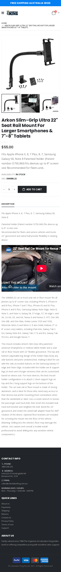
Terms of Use (7, 524)
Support (5, 528)
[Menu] (2, 13)
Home (4, 23)
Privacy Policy (7, 521)
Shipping (5, 510)
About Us (5, 503)
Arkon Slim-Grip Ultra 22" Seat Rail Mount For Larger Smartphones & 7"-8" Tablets (29, 128)
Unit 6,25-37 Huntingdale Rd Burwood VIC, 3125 (13, 474)
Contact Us (6, 517)
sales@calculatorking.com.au (14, 483)
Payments (6, 507)
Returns (5, 514)
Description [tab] (7, 204)
